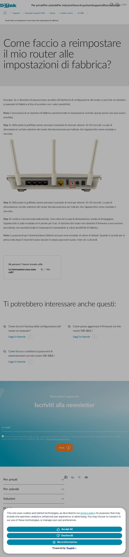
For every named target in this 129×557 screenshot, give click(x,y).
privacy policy (87, 513)
